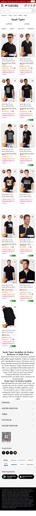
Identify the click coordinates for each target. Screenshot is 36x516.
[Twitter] (7, 452)
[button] (9, 54)
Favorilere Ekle (15, 35)
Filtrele (10, 24)
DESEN (12, 28)
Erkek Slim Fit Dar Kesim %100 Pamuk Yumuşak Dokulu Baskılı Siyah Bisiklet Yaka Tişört (9, 196)
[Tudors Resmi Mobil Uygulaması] (10, 477)
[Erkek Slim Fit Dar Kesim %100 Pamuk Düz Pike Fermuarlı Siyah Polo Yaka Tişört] (27, 226)
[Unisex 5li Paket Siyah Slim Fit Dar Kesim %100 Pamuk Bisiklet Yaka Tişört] (9, 317)
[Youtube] (15, 452)
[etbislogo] (6, 437)
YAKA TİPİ (21, 28)
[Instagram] (11, 452)
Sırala (27, 24)
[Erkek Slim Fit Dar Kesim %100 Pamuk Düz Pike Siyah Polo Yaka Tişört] (9, 271)
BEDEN (4, 28)
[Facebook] (3, 452)
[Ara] (33, 11)
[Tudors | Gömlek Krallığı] (11, 6)
